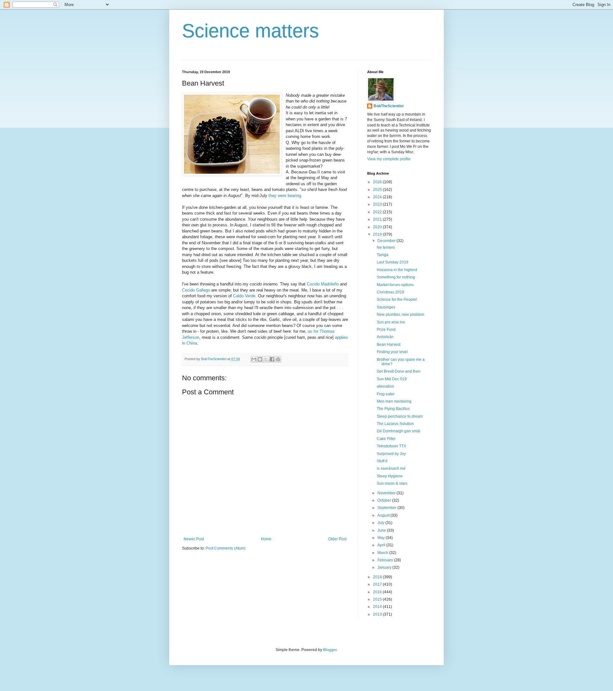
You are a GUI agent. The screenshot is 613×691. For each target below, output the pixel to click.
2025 (378, 189)
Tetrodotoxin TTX (391, 446)
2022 (378, 212)
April (381, 545)
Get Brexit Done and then (398, 371)
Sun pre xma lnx (391, 322)
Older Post (337, 539)
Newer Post (194, 539)
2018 (378, 577)
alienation (385, 386)
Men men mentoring (394, 401)
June (382, 530)
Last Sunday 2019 (392, 262)
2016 (378, 592)
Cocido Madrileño (323, 284)
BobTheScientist (389, 106)
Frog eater (386, 394)
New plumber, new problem (400, 314)
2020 (378, 227)
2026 (378, 182)
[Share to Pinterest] (278, 359)
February (385, 560)
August (383, 515)
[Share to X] (266, 359)
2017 (378, 584)
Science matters (250, 31)
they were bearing (285, 195)
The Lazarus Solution (395, 423)
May (381, 537)
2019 (378, 234)
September (387, 507)
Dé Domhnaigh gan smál (398, 431)
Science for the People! (397, 299)
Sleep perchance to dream (400, 416)
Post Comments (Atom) (226, 548)
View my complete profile (389, 159)
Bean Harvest (388, 344)
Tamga (383, 255)
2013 (378, 614)
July (381, 522)
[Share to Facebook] (272, 359)
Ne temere (386, 247)
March (383, 553)
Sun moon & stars (392, 483)
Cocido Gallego (196, 290)
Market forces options (395, 285)
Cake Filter (386, 439)
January (384, 567)
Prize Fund (386, 329)
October (384, 500)
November (387, 493)
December (387, 241)
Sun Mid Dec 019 (392, 379)
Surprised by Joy (391, 454)
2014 (378, 606)
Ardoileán (385, 337)
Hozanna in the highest (397, 270)
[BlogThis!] (260, 359)
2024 (378, 197)
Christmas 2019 (390, 292)
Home (266, 539)
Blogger (330, 650)
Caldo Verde (244, 295)
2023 (378, 204)
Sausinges (386, 307)
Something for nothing (396, 277)
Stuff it (382, 461)
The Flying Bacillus (393, 408)
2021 (378, 219)
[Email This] (254, 359)
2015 (378, 599)
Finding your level (392, 352)
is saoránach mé (391, 468)
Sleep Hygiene (390, 476)
